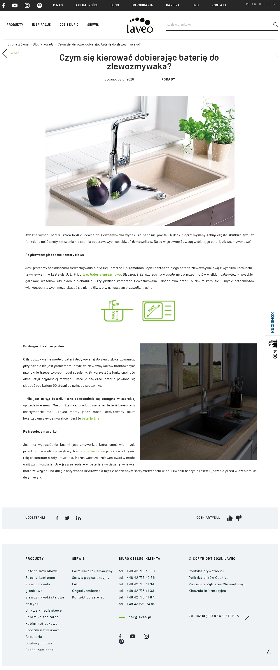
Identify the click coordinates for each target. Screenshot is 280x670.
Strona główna (18, 44)
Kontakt (219, 5)
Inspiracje (41, 25)
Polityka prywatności (206, 571)
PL (247, 4)
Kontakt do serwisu (88, 597)
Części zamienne (40, 650)
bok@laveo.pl (140, 617)
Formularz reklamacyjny (92, 571)
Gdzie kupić (69, 25)
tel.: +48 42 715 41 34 (136, 584)
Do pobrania (142, 5)
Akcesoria (34, 637)
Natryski (33, 604)
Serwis (93, 25)
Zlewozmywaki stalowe (45, 597)
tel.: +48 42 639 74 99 (137, 604)
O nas (58, 5)
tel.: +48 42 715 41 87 (136, 597)
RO (275, 4)
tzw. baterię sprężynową (102, 274)
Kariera (173, 5)
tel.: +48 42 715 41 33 (136, 591)
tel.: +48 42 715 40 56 (137, 578)
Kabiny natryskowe (42, 624)
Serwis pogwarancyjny (91, 578)
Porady (48, 44)
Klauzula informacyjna (207, 591)
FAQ (75, 584)
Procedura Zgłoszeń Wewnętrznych (218, 584)
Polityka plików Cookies (209, 578)
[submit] (275, 24)
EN (254, 4)
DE (268, 4)
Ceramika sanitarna (42, 617)
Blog (115, 5)
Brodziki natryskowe (43, 630)
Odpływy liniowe (39, 643)
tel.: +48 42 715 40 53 (137, 571)
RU (261, 4)
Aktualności (86, 5)
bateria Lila (91, 418)
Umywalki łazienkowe (44, 610)
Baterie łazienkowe (42, 571)
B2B (196, 5)
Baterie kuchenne (40, 578)
